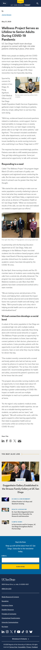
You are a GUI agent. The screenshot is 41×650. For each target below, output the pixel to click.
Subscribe (20, 566)
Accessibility (22, 647)
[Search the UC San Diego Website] (37, 3)
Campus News (17, 522)
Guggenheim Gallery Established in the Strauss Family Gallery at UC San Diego (20, 489)
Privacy (29, 647)
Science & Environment (21, 499)
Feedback (35, 647)
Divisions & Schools (19, 639)
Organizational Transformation (11, 618)
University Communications (10, 622)
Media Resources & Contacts (10, 597)
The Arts (20, 480)
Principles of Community (9, 614)
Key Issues (5, 626)
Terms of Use (13, 647)
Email (4, 556)
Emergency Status (7, 605)
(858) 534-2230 (6, 589)
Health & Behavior (19, 509)
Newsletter (5, 601)
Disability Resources (8, 609)
